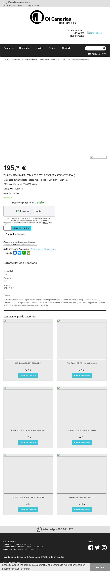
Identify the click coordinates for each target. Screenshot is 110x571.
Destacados (24, 48)
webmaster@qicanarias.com (27, 549)
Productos (8, 48)
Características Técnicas (20, 263)
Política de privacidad (53, 556)
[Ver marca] (98, 159)
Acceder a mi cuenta (12, 5)
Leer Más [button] (26, 569)
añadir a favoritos (16, 234)
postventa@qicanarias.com (31, 546)
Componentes (17, 59)
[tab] (22, 262)
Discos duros (32, 59)
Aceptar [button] (100, 567)
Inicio (6, 59)
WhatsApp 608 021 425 (19, 2)
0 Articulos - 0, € (98, 53)
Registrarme (33, 5)
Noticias (52, 48)
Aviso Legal (34, 556)
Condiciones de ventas (15, 556)
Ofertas (39, 48)
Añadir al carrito (21, 228)
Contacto (66, 48)
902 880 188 (25, 544)
